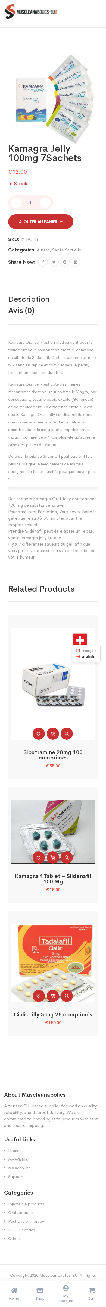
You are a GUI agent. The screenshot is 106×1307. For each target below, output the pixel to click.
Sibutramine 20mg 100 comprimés (53, 755)
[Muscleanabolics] (31, 11)
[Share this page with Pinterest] (65, 262)
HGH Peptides (21, 1229)
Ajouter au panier (38, 221)
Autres (43, 250)
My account (19, 1167)
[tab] (40, 299)
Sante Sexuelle (66, 250)
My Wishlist (18, 1159)
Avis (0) (21, 310)
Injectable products (26, 1203)
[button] (43, 262)
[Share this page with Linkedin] (75, 262)
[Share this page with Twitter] (54, 262)
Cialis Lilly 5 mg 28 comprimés (53, 1014)
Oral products (21, 1212)
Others (14, 1238)
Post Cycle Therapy (26, 1221)
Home (13, 1150)
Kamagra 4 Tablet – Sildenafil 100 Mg (53, 879)
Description (28, 299)
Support (15, 1176)
